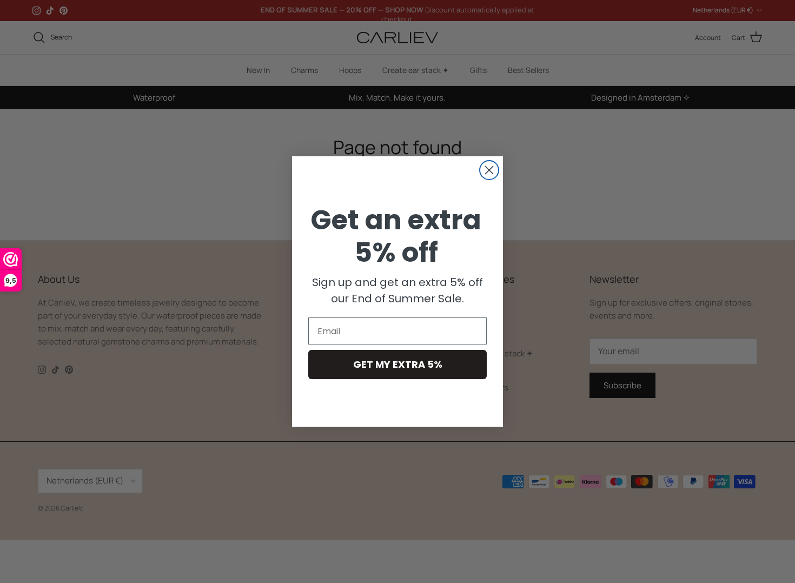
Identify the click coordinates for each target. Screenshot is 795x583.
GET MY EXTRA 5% (397, 364)
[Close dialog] (489, 170)
